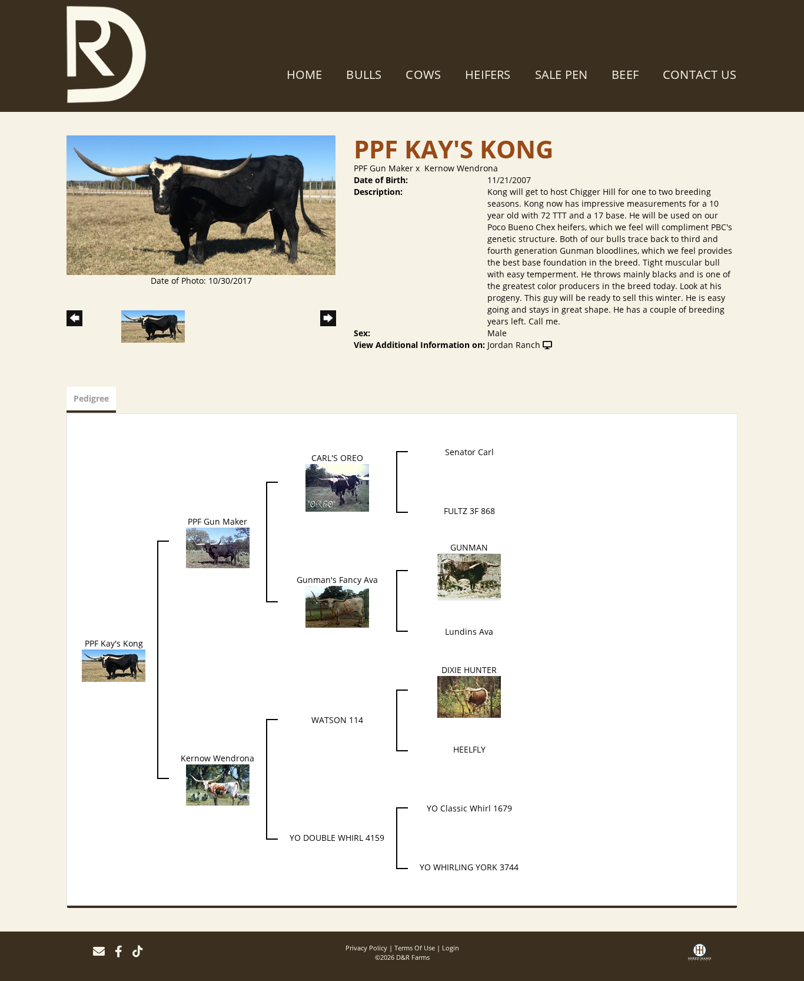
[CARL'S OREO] (337, 486)
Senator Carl (469, 452)
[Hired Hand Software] (699, 956)
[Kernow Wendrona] (218, 784)
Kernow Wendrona (461, 168)
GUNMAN (469, 547)
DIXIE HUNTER (469, 669)
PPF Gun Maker (383, 168)
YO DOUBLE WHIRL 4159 (337, 837)
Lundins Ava (469, 631)
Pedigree (91, 398)
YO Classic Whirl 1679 (469, 808)
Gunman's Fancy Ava (337, 579)
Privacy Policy (366, 947)
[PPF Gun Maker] (218, 546)
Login (450, 947)
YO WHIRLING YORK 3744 (469, 867)
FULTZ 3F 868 (469, 510)
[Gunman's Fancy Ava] (337, 605)
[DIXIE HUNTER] (469, 695)
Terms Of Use (414, 947)
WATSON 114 (337, 719)
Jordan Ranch (513, 344)
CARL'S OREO (337, 457)
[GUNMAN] (469, 576)
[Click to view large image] (201, 204)
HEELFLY (469, 749)
